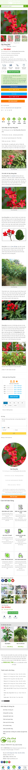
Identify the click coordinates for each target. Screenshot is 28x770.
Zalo (6, 81)
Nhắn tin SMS (25, 769)
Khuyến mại (14, 122)
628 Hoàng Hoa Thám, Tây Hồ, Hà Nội (16, 752)
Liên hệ (4, 617)
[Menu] (2, 2)
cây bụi (14, 176)
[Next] (25, 22)
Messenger (19, 769)
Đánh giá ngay (14, 396)
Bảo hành (24, 122)
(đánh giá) (9, 46)
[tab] (3, 122)
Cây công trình (9, 42)
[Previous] (3, 22)
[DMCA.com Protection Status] (5, 700)
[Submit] (25, 6)
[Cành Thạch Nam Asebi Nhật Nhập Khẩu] (7, 589)
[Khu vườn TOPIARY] (7, 599)
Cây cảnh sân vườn (10, 107)
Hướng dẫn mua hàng (8, 713)
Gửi (14, 433)
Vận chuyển (19, 122)
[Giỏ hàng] (26, 2)
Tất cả (5, 402)
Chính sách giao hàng (8, 719)
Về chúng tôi (8, 123)
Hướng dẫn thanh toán (8, 716)
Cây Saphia (7, 643)
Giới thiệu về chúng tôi (8, 709)
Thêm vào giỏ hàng (14, 71)
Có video (10, 405)
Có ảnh (15, 405)
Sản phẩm (3, 42)
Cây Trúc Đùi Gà (20, 643)
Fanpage (24, 80)
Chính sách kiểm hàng (8, 728)
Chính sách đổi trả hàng (8, 722)
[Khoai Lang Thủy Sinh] (20, 599)
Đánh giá (15, 617)
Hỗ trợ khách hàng (7, 725)
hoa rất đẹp (14, 246)
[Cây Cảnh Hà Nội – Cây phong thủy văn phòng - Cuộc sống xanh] (14, 2)
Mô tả (3, 121)
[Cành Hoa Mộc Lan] (20, 589)
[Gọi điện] (14, 767)
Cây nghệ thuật (16, 42)
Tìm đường (3, 769)
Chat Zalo (8, 769)
